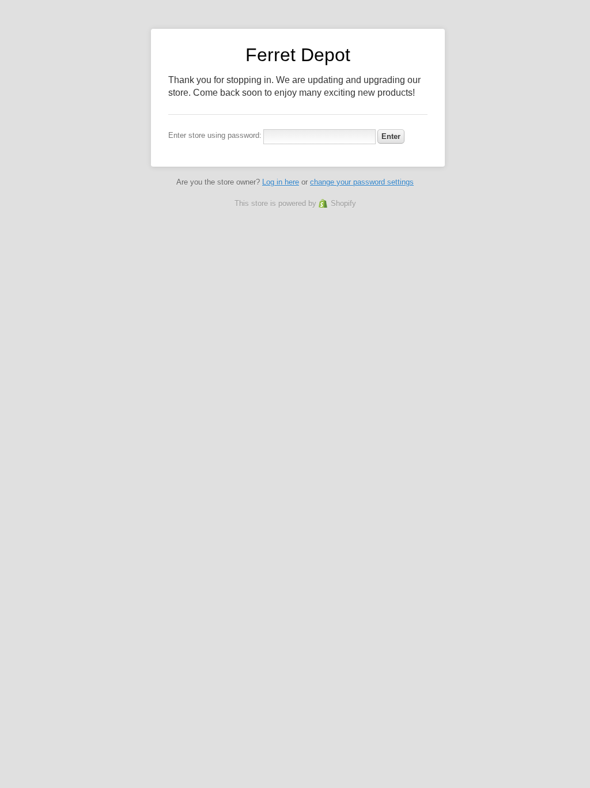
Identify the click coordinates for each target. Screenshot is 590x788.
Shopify (343, 203)
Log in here (280, 182)
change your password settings (362, 182)
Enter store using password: (215, 135)
